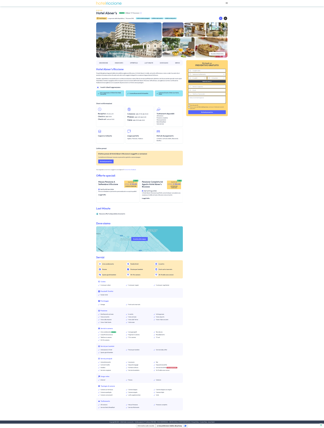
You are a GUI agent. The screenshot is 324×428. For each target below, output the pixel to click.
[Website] (225, 18)
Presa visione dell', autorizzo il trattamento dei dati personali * (207, 107)
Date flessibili (194, 105)
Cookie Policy (203, 422)
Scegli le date (196, 70)
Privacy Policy (195, 422)
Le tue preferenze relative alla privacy (169, 426)
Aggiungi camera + (207, 81)
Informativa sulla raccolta (146, 426)
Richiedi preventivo (106, 161)
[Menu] (227, 3)
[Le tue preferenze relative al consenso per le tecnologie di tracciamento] (321, 425)
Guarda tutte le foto (217, 54)
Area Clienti (211, 422)
